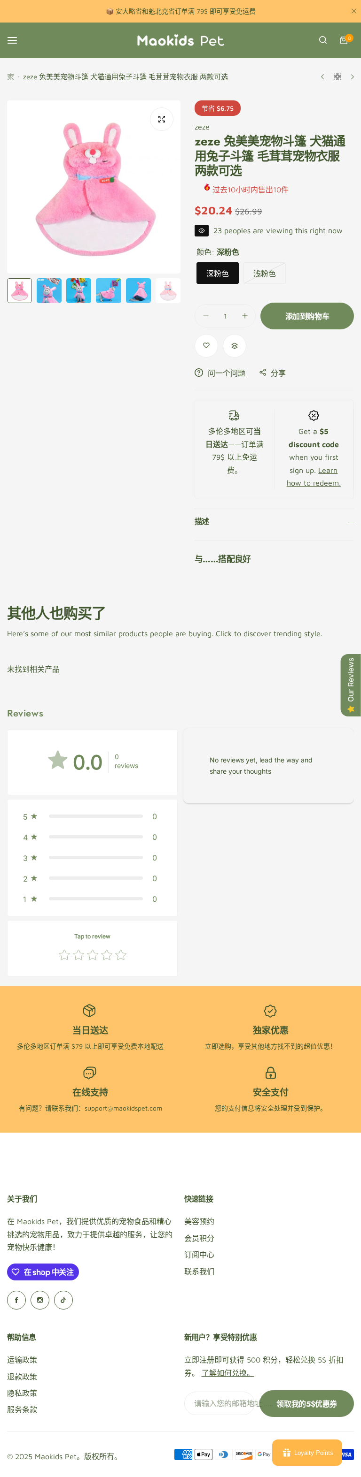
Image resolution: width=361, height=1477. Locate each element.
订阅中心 (199, 1254)
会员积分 (199, 1238)
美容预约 (199, 1221)
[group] (93, 187)
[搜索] (323, 40)
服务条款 (22, 1409)
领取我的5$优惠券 (306, 1404)
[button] (92, 816)
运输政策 (22, 1359)
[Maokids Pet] (180, 40)
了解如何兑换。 (228, 1373)
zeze (202, 126)
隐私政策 (22, 1393)
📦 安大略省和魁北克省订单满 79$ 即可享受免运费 (181, 11)
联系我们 (199, 1271)
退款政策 (22, 1376)
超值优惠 (317, 1046)
